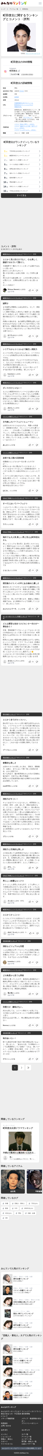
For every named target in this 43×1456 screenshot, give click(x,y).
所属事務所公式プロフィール (23, 103)
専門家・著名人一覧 (29, 1441)
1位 (9, 291)
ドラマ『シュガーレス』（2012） (25, 130)
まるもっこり (13, 661)
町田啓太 (25, 9)
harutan (11, 374)
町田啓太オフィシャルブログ (23, 105)
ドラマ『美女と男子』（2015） (24, 124)
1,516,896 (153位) (27, 74)
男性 (19, 1213)
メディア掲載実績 (7, 1418)
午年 (15, 1208)
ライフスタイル (7, 1444)
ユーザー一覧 (27, 1439)
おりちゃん (12, 335)
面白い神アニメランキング (23, 1313)
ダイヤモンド (27, 117)
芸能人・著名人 (19, 1203)
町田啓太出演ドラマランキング (18, 1128)
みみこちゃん (13, 932)
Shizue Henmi (13, 289)
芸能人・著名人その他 (32, 1300)
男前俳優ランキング (9, 758)
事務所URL (18, 107)
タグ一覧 (25, 1434)
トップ (3, 9)
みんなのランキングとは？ (11, 1411)
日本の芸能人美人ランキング (24, 1302)
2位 (9, 903)
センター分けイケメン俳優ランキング (15, 616)
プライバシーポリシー (30, 1423)
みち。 (10, 867)
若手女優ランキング (20, 1325)
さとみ (10, 901)
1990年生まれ (28, 1208)
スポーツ (4, 1441)
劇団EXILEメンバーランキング (13, 254)
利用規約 (4, 1423)
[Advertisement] (21, 221)
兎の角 (10, 993)
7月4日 (21, 91)
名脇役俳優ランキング (21, 1395)
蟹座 (6, 1208)
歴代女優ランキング (20, 1279)
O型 (6, 1218)
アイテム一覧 (14, 9)
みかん (10, 408)
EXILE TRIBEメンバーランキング (13, 498)
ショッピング (6, 1437)
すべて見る (21, 195)
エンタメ (6, 1125)
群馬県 (16, 97)
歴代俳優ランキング (9, 714)
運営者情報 (26, 1414)
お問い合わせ (6, 1426)
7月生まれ (34, 1203)
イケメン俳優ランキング (11, 416)
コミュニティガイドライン (32, 1411)
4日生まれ (8, 1213)
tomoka (11, 961)
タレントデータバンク (33, 53)
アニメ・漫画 (25, 1311)
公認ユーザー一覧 (28, 1444)
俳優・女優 (31, 1213)
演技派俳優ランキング (10, 941)
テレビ (12, 1125)
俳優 (6, 1203)
